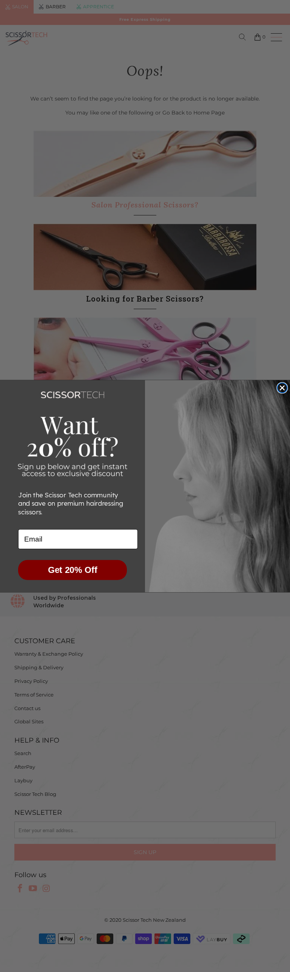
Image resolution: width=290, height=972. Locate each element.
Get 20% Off (72, 570)
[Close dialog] (282, 388)
